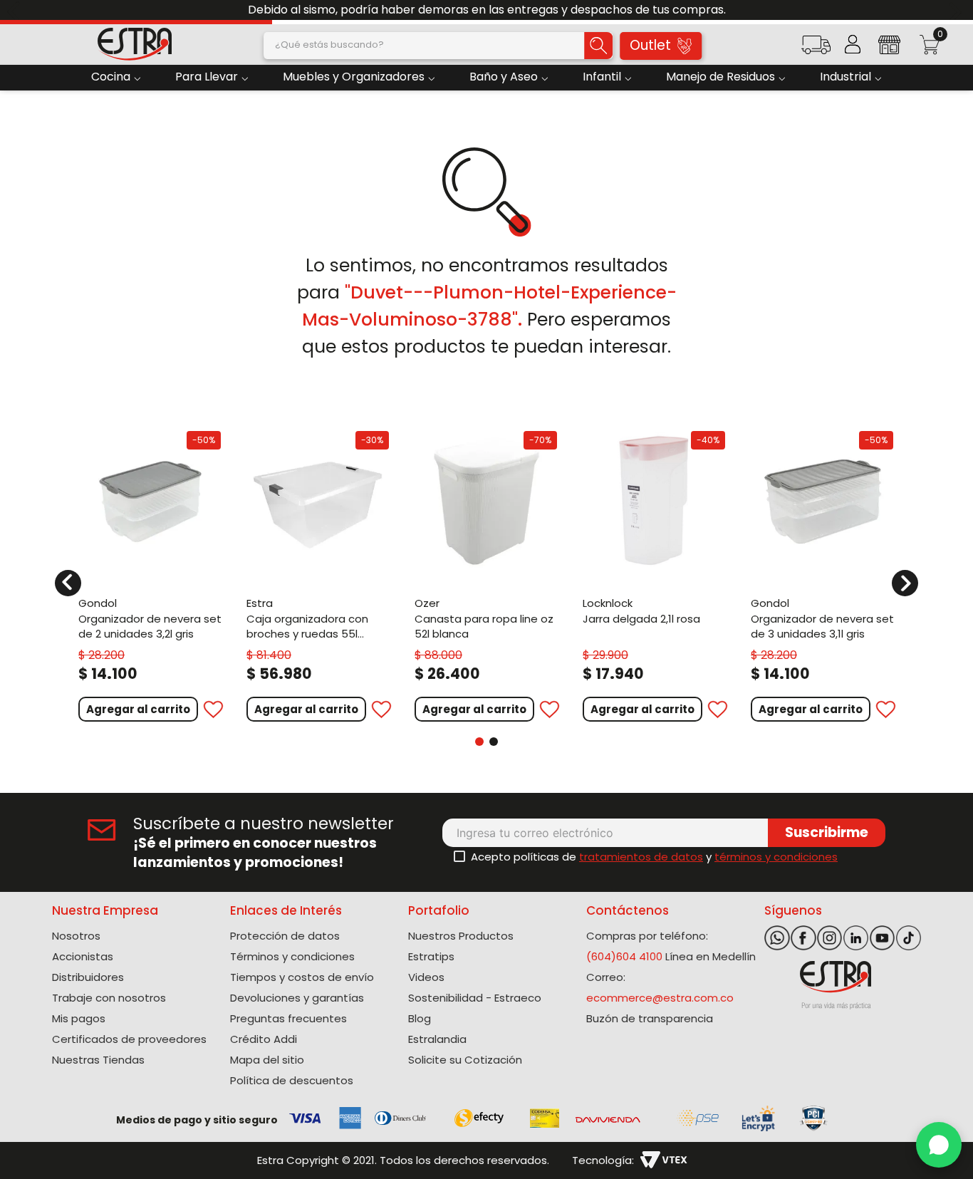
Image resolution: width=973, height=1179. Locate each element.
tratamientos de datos (641, 856)
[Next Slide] (957, 10)
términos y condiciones (776, 856)
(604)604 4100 (624, 956)
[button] (815, 49)
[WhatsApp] (939, 1145)
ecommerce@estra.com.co (660, 997)
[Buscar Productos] (598, 45)
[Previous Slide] (16, 10)
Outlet (650, 45)
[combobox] (438, 45)
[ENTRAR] (852, 44)
